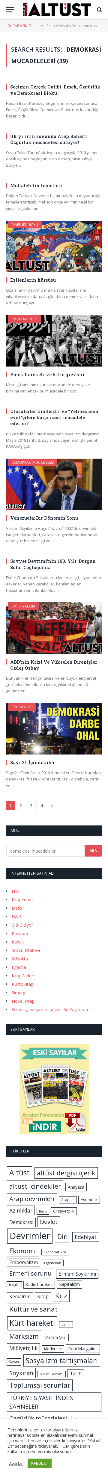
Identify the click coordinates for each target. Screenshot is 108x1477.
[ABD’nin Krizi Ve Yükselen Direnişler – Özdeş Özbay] (54, 628)
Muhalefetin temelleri (36, 185)
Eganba (19, 967)
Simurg (18, 992)
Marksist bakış (25, 224)
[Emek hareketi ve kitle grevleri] (54, 341)
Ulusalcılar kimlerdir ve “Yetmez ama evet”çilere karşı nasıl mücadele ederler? (54, 417)
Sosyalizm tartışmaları (62, 1360)
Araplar (67, 1199)
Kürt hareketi (32, 1323)
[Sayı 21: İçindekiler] (54, 729)
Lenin (66, 1324)
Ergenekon (52, 1263)
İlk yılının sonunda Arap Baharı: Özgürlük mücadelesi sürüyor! (48, 139)
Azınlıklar (20, 1210)
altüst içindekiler (35, 1186)
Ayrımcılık (89, 1199)
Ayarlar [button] (16, 1463)
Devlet (49, 1222)
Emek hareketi (24, 319)
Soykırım (21, 1373)
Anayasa (76, 1187)
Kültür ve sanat (33, 1309)
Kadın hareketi (39, 1284)
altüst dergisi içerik (66, 1172)
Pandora (20, 933)
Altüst (19, 1172)
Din (62, 1236)
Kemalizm (20, 1296)
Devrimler (30, 1236)
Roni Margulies (83, 1348)
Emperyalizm (23, 606)
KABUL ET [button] (39, 1463)
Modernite (53, 1348)
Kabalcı (19, 942)
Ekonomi (23, 1250)
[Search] (99, 10)
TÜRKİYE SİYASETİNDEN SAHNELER (41, 1402)
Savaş (14, 1361)
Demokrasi (21, 1222)
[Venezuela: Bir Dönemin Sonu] (54, 484)
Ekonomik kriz (55, 1252)
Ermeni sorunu (30, 1273)
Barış (43, 1211)
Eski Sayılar (22, 707)
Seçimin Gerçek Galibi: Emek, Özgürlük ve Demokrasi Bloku (55, 90)
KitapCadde (23, 976)
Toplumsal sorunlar (39, 1385)
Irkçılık (14, 1285)
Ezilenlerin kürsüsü (33, 280)
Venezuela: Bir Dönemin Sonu (44, 518)
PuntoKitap (22, 984)
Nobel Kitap (23, 1001)
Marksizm (24, 1336)
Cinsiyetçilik (63, 1211)
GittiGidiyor (22, 925)
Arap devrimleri (32, 1198)
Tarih (76, 1373)
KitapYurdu (22, 899)
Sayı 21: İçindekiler (32, 762)
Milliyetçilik (23, 1348)
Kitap (43, 1296)
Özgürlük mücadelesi (38, 1418)
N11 (16, 891)
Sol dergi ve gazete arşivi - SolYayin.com (50, 1009)
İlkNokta (20, 959)
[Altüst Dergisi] (57, 9)
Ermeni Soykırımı (77, 1273)
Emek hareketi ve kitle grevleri (47, 374)
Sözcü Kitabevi (26, 950)
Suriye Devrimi (51, 1374)
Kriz (61, 1295)
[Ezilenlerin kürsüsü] (54, 246)
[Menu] (10, 10)
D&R (16, 916)
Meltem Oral (55, 1337)
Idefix (17, 908)
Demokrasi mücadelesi (33, 462)
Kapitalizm (69, 1284)
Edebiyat (86, 1237)
